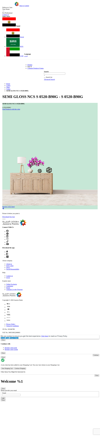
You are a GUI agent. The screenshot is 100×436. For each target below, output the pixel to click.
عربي (26, 56)
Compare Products (35, 68)
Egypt (22, 37)
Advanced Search (49, 79)
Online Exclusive (11, 284)
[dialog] (50, 344)
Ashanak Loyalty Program (14, 289)
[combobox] (54, 74)
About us (9, 264)
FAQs (8, 277)
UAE (21, 56)
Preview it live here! (8, 207)
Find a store (9, 266)
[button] (13, 22)
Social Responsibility (12, 269)
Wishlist (29, 65)
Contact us (5, 15)
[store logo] (10, 6)
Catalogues (9, 286)
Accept (3, 338)
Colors (8, 85)
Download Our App (8, 217)
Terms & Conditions (12, 326)
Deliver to (7, 7)
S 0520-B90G (6, 107)
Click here (44, 336)
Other (8, 87)
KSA (21, 46)
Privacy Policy (10, 324)
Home (8, 84)
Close (7, 338)
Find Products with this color (11, 109)
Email (4, 393)
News (8, 267)
